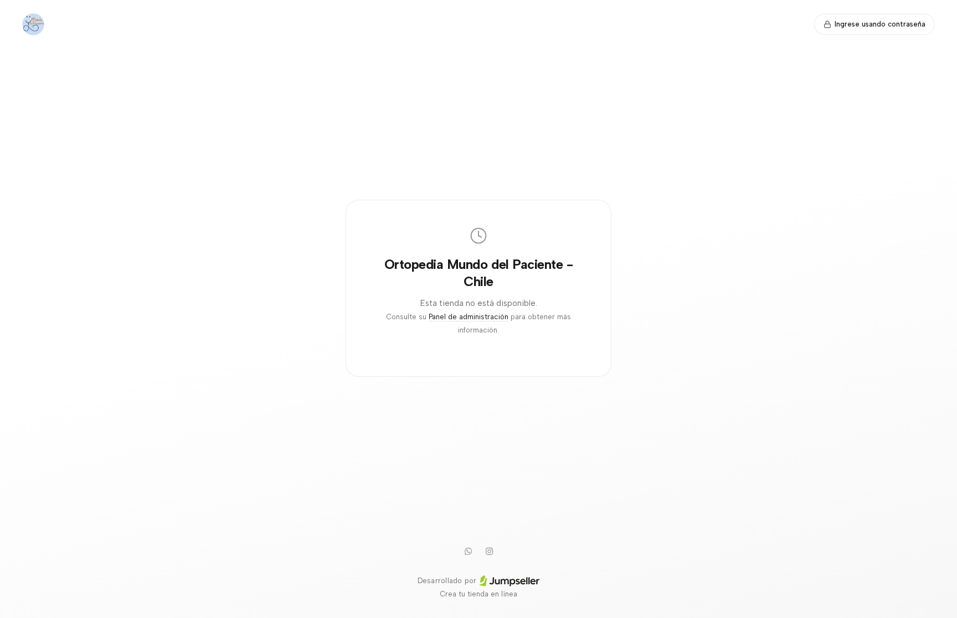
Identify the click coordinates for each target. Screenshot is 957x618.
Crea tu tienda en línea (478, 594)
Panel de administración (468, 317)
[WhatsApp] (468, 551)
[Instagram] (489, 551)
